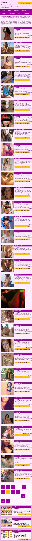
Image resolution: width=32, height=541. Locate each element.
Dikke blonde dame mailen (22, 239)
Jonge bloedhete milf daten (22, 435)
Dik (19, 13)
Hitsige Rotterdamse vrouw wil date (22, 420)
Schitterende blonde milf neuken (22, 110)
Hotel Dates (24, 514)
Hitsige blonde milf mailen (22, 319)
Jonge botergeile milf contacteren (22, 406)
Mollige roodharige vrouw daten (22, 349)
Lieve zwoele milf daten (22, 137)
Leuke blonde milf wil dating (22, 226)
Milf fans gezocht (25, 3)
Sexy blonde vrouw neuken (22, 94)
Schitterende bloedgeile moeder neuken (22, 181)
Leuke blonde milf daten (22, 362)
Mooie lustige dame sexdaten (22, 37)
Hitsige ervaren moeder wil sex (22, 195)
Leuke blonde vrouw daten (22, 79)
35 (23, 496)
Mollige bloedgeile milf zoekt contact (22, 152)
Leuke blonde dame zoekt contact (22, 478)
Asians (3, 13)
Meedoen (26, 13)
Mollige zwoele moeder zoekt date (22, 123)
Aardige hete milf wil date (22, 333)
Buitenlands (12, 13)
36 (3, 501)
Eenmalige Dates (24, 539)
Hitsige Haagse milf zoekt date (22, 391)
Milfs (9, 10)
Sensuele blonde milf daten (22, 210)
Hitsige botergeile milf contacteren (22, 465)
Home (3, 10)
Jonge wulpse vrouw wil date (22, 449)
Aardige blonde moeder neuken (22, 268)
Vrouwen (16, 10)
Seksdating (24, 526)
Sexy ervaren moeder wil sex (22, 253)
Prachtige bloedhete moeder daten (22, 283)
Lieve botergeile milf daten (22, 166)
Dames (24, 10)
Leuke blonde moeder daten (22, 50)
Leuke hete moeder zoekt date (22, 377)
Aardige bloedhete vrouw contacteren (22, 66)
